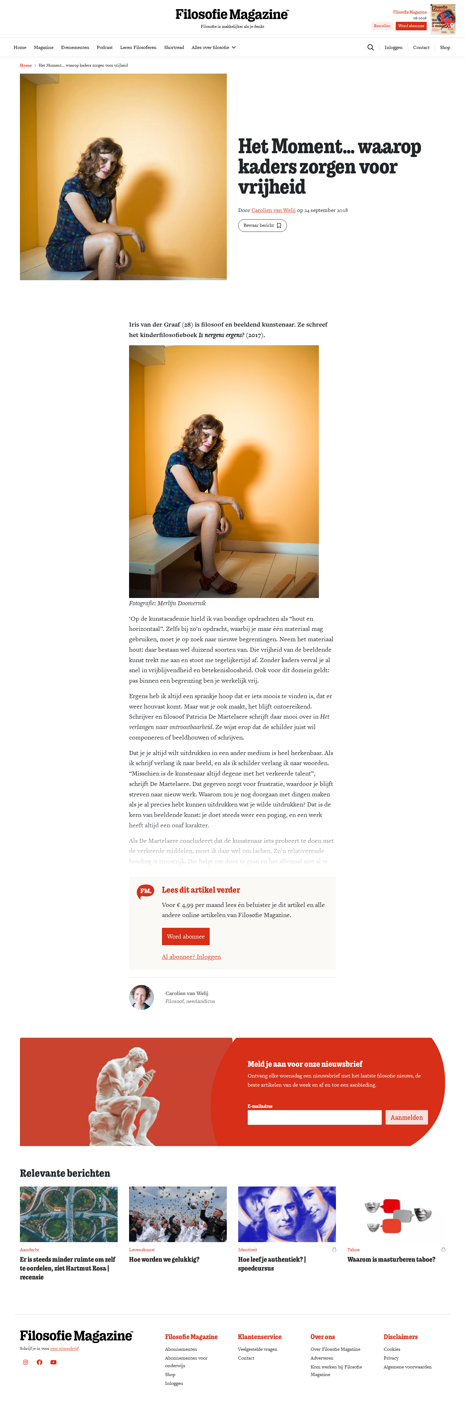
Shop (445, 47)
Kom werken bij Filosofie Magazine (336, 1370)
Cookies (392, 1349)
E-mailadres (260, 1106)
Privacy (391, 1358)
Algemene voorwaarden (408, 1366)
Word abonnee (411, 26)
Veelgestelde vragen (257, 1349)
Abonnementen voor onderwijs (186, 1362)
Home (26, 65)
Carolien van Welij (273, 210)
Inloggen (174, 1383)
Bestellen (382, 26)
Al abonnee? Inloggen (191, 956)
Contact (421, 47)
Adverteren (322, 1358)
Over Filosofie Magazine (335, 1349)
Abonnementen (181, 1349)
